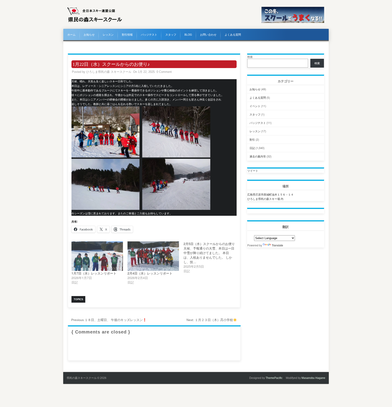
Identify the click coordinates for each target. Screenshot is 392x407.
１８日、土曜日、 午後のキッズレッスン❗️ (109, 320)
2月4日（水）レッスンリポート (149, 273)
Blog (188, 34)
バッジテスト (149, 34)
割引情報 (127, 34)
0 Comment (164, 72)
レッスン (108, 34)
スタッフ (170, 34)
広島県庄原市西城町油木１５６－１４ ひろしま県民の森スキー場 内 (270, 196)
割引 (252, 139)
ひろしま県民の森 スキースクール (108, 72)
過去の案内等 (258, 156)
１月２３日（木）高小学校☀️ (211, 320)
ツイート (252, 170)
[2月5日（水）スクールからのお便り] (212, 257)
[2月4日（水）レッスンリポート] (153, 256)
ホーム (71, 34)
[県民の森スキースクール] (95, 22)
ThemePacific (274, 378)
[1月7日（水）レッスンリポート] (97, 256)
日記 (252, 148)
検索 (250, 57)
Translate (277, 245)
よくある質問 (233, 34)
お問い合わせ (208, 34)
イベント (255, 106)
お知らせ (89, 34)
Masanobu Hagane (313, 378)
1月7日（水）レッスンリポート (93, 273)
